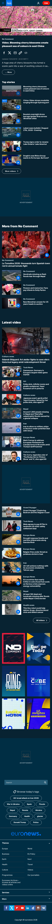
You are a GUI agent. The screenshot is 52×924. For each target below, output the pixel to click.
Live (46, 3)
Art (24, 381)
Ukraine (38, 810)
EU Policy (31, 854)
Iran (25, 423)
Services (5, 892)
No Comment (8, 260)
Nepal (25, 409)
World (30, 849)
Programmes (7, 875)
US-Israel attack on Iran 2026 (26, 798)
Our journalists (33, 875)
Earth (4, 859)
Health (27, 816)
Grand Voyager (29, 507)
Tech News (28, 367)
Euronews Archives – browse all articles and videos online (11, 882)
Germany (13, 816)
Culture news (8, 356)
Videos (30, 870)
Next (30, 859)
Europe (5, 849)
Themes (5, 843)
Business (5, 854)
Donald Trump (20, 822)
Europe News (29, 437)
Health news (28, 605)
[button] (11, 171)
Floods (42, 804)
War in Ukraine (13, 804)
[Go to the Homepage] (9, 3)
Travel (30, 864)
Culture (5, 870)
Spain (29, 804)
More (4, 899)
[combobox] (26, 782)
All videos (40, 620)
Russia (25, 810)
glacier (40, 816)
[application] (26, 20)
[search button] (45, 782)
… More (8, 72)
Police (35, 822)
